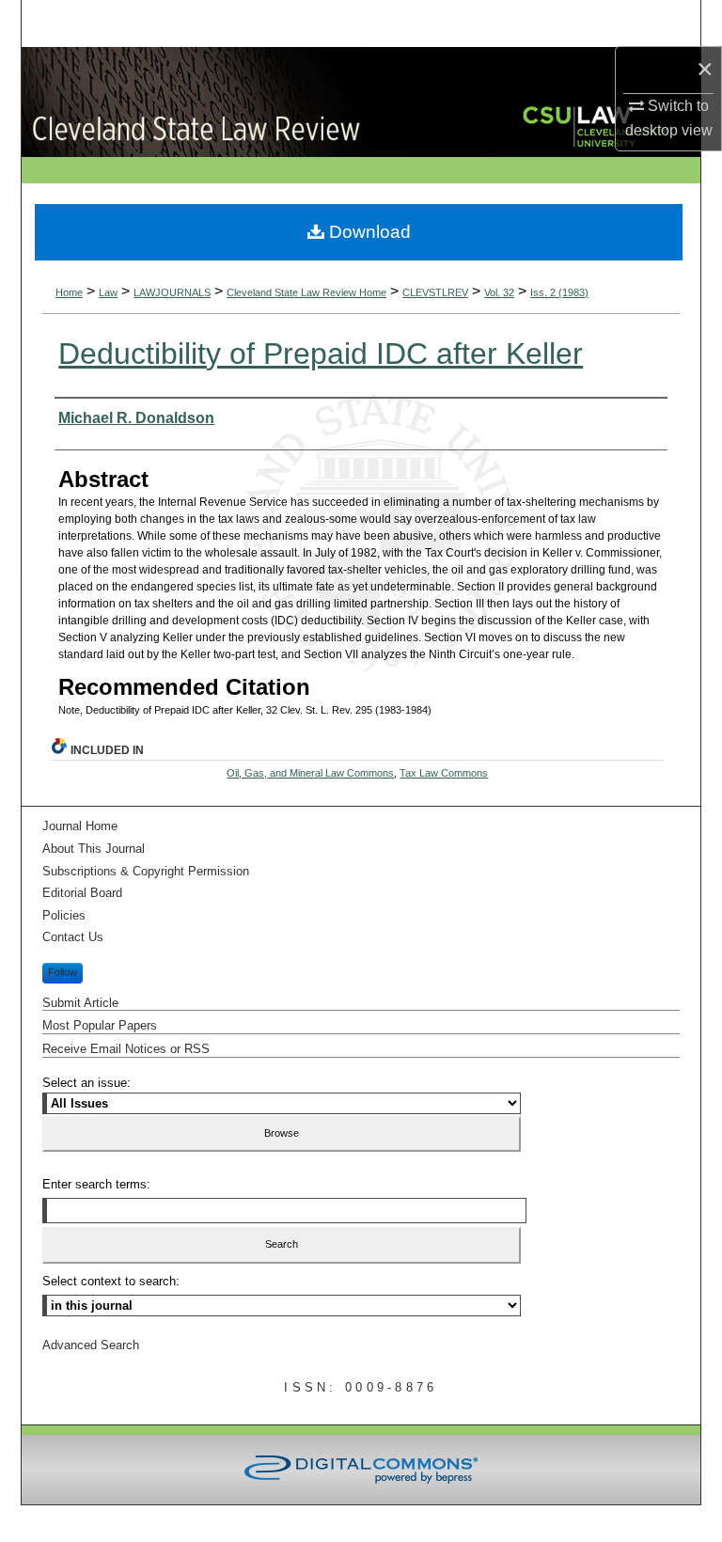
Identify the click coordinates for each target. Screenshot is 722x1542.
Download (367, 232)
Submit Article (80, 1003)
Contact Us (72, 937)
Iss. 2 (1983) (559, 292)
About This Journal (93, 849)
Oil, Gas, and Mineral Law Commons (310, 773)
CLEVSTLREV (435, 292)
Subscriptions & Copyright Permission (145, 871)
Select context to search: (111, 1281)
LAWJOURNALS (172, 292)
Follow (62, 972)
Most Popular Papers (99, 1025)
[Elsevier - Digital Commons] (361, 1469)
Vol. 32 (499, 292)
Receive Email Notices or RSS (126, 1049)
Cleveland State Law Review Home (306, 292)
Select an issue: (86, 1083)
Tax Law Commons (444, 773)
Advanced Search (90, 1345)
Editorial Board (82, 893)
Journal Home (80, 826)
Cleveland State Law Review (280, 102)
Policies (64, 915)
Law (108, 292)
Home (69, 292)
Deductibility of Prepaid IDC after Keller (320, 353)
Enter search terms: (96, 1184)
